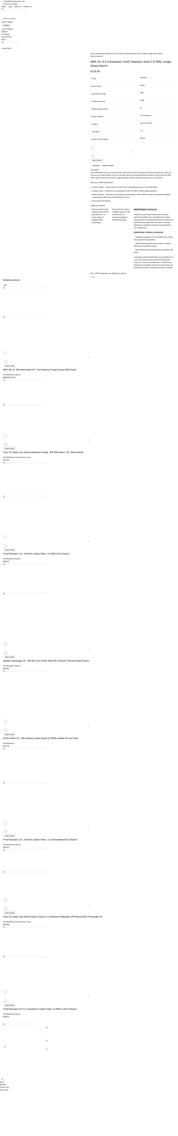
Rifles (94, 1031)
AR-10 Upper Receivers (99, 1043)
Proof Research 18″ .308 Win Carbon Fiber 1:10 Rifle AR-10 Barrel (36, 553)
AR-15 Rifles (96, 1039)
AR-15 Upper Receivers (99, 1047)
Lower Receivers (97, 1070)
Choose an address (11, 4)
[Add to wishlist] (16, 348)
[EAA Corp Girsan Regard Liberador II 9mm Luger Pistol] (66, 1050)
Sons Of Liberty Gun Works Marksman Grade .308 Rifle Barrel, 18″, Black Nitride (43, 452)
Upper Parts (95, 1074)
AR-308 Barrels (101, 54)
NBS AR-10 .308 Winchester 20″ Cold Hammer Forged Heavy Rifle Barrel (39, 369)
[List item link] (22, 1049)
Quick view (11, 348)
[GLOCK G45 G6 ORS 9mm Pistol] (59, 1041)
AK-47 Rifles (96, 1035)
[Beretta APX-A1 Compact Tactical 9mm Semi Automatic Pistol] (66, 1029)
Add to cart (97, 160)
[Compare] (5, 348)
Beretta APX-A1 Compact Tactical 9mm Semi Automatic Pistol (66, 1033)
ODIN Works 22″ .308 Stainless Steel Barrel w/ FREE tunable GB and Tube (40, 738)
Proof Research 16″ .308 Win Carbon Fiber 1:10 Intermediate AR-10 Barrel (40, 839)
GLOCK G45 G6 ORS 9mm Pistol (58, 1043)
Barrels (123, 273)
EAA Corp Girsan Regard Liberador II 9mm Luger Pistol (66, 1054)
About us (138, 1035)
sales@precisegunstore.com (14, 1)
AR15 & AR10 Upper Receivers (102, 1055)
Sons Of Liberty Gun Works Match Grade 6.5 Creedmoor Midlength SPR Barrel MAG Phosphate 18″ (53, 916)
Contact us (139, 1039)
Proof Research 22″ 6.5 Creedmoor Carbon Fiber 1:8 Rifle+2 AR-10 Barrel (40, 1009)
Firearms (94, 1028)
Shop (137, 1031)
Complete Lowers (97, 1062)
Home (93, 54)
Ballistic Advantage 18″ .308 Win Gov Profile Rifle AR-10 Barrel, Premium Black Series (46, 660)
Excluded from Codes (23, 457)
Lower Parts (95, 1066)
